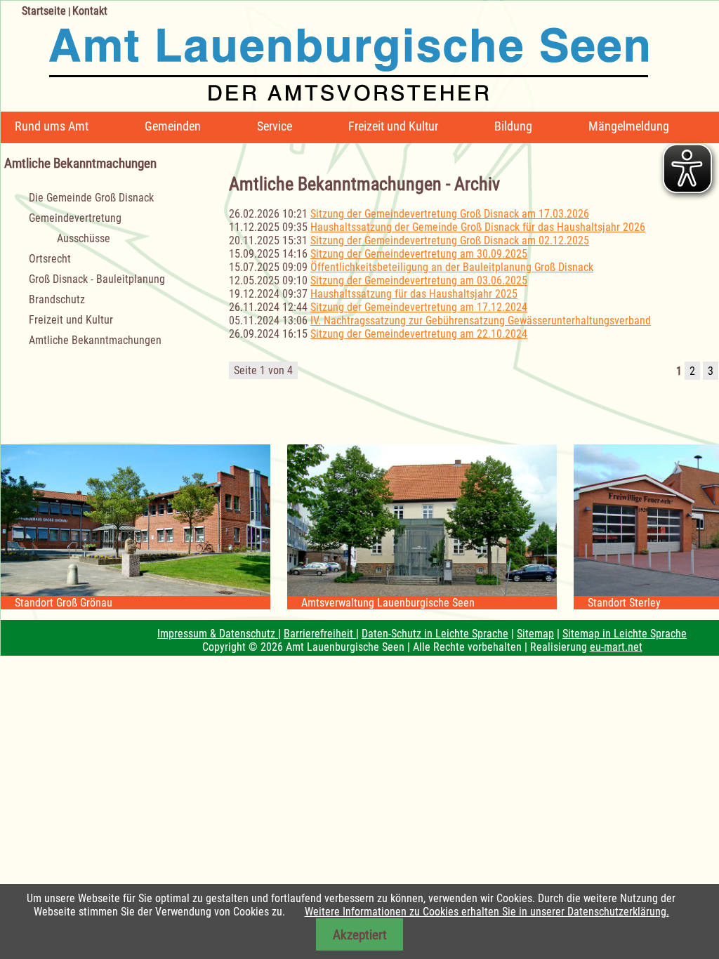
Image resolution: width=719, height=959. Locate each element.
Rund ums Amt (51, 126)
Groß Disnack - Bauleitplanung (97, 279)
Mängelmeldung (628, 126)
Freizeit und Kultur (393, 126)
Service (274, 126)
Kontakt (89, 11)
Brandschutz (57, 299)
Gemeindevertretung (75, 218)
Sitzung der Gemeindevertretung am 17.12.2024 (418, 307)
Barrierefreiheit (320, 633)
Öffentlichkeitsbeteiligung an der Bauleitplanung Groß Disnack (451, 267)
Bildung (513, 126)
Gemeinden (173, 126)
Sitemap (535, 633)
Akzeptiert (360, 935)
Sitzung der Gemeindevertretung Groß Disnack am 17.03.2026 (449, 213)
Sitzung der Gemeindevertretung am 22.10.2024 (418, 333)
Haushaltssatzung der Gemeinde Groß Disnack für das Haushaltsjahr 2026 (477, 227)
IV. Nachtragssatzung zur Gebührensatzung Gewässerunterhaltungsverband (480, 320)
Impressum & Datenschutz (217, 633)
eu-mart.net (616, 647)
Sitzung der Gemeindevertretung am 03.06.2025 (418, 280)
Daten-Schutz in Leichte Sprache (435, 633)
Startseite (44, 11)
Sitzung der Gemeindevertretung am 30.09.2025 (418, 253)
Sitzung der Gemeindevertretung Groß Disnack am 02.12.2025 (449, 240)
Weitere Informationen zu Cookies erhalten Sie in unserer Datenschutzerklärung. (487, 911)
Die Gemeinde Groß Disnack (91, 197)
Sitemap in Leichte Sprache (624, 633)
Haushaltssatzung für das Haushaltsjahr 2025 (413, 293)
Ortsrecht (50, 258)
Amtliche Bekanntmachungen (95, 340)
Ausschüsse (83, 238)
